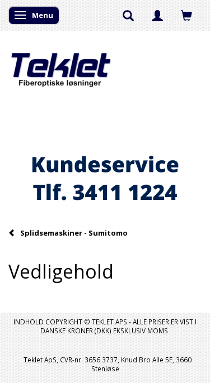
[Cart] (186, 15)
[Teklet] (60, 63)
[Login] (157, 15)
